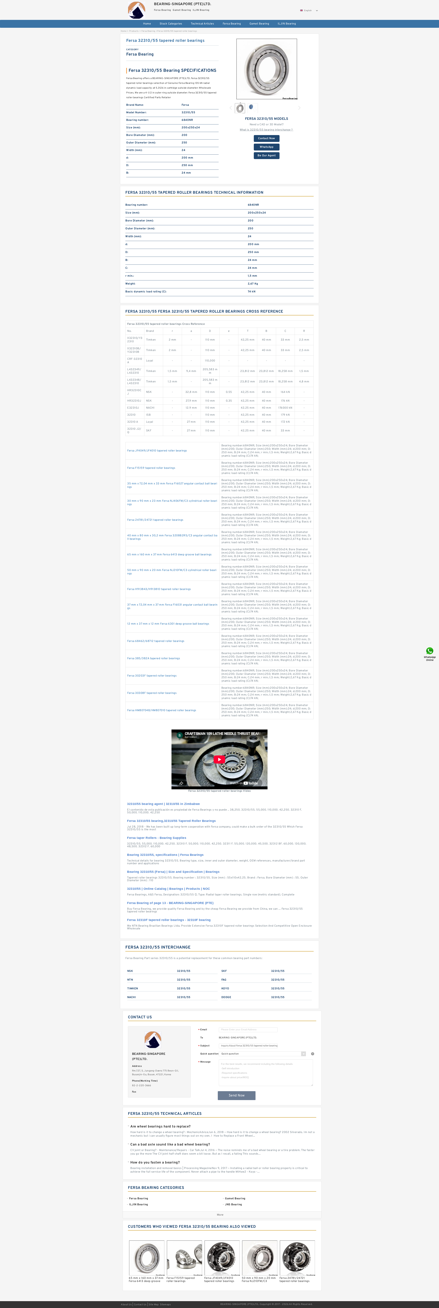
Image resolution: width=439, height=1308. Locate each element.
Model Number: (136, 112)
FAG (224, 980)
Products (134, 31)
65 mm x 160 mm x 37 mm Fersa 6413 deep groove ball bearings (169, 554)
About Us (126, 1304)
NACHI (131, 997)
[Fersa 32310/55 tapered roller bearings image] (267, 69)
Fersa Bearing (232, 24)
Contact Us (140, 1304)
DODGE (226, 997)
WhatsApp (266, 147)
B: (127, 173)
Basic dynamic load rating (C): (146, 291)
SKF (224, 971)
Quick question (209, 1053)
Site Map (154, 1304)
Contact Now (266, 138)
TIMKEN (132, 988)
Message (204, 1062)
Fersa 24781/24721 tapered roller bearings (155, 520)
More (220, 1215)
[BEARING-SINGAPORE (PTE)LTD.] (136, 9)
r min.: (129, 276)
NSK (130, 971)
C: (126, 268)
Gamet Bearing (259, 24)
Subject (204, 1046)
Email (202, 1030)
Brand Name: (135, 105)
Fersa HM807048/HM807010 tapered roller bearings (161, 710)
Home (147, 24)
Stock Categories (171, 24)
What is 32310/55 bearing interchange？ (266, 130)
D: (127, 165)
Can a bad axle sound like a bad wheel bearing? (170, 1144)
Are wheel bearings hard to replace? (160, 1126)
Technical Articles (202, 24)
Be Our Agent (267, 155)
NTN (130, 980)
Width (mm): (134, 150)
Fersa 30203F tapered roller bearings (152, 676)
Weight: (130, 284)
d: (127, 158)
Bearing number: (137, 120)
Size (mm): (133, 127)
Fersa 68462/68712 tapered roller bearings (156, 641)
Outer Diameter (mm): (141, 142)
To (201, 1037)
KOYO (225, 988)
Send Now (237, 1095)
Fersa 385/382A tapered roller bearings (153, 658)
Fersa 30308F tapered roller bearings (152, 693)
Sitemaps (165, 1304)
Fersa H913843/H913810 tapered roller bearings (159, 589)
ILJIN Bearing (287, 24)
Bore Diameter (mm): (140, 135)
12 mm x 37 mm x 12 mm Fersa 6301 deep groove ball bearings (168, 624)
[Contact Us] (430, 654)
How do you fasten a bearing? (155, 1162)
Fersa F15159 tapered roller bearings (151, 468)
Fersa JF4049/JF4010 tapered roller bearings (157, 451)
